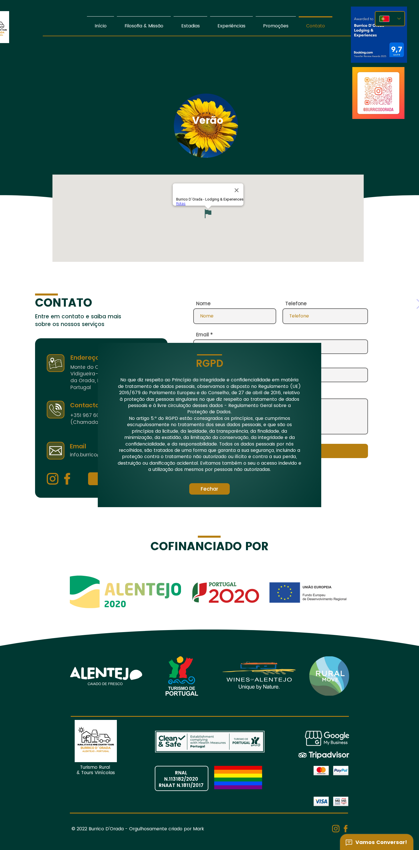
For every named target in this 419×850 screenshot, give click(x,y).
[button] (209, 489)
